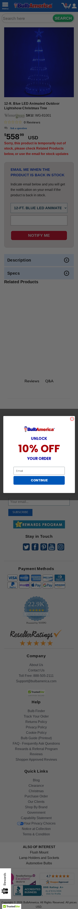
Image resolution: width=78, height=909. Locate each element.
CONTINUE (39, 480)
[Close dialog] (71, 419)
